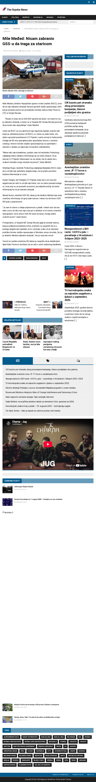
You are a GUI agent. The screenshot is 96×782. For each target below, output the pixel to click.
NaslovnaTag (32, 258)
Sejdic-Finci (39, 760)
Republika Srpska (75, 755)
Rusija (6, 760)
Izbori (72, 751)
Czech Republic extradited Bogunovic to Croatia (9, 346)
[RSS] (94, 2)
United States (9, 765)
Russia (15, 760)
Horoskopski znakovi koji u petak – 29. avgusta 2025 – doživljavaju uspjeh (38, 406)
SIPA (66, 760)
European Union (10, 751)
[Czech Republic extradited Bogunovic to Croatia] (12, 332)
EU (65, 746)
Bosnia (87, 737)
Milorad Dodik (10, 755)
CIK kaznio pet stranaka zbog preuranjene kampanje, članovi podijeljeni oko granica (42, 369)
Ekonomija (37, 17)
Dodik (58, 746)
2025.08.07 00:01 (21, 502)
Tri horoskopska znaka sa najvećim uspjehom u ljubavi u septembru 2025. (37, 383)
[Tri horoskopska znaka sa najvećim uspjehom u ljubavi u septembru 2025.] (79, 276)
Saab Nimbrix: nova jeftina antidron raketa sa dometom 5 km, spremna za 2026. (40, 401)
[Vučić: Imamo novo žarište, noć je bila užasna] (32, 332)
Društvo (26, 17)
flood (30, 751)
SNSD (74, 760)
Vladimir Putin (25, 765)
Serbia (50, 760)
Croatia (73, 741)
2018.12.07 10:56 (21, 707)
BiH (79, 737)
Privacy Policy (78, 774)
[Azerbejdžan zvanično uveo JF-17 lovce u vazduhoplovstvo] (79, 153)
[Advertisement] (32, 280)
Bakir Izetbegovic (30, 737)
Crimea (63, 741)
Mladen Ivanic (25, 755)
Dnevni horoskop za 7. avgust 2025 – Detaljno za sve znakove (38, 499)
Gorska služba (15, 258)
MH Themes (67, 779)
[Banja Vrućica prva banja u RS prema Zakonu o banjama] (7, 707)
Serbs (58, 760)
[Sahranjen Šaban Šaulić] (7, 489)
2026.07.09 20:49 (73, 177)
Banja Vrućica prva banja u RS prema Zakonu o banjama (36, 704)
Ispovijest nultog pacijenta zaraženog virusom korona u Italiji (52, 346)
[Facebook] (89, 2)
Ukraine (82, 760)
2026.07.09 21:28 (73, 116)
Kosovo (82, 751)
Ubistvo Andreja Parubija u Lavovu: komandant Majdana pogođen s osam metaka (41, 388)
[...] (85, 136)
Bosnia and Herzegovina (35, 741)
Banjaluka (45, 737)
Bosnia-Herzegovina (12, 741)
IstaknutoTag (60, 751)
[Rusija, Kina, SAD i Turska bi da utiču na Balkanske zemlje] (7, 719)
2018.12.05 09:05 (12, 51)
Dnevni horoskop (45, 746)
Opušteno (61, 17)
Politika (15, 17)
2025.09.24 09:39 (73, 242)
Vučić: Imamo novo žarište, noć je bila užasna (31, 344)
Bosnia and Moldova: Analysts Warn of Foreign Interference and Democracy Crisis (41, 392)
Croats (83, 741)
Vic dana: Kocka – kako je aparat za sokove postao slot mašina (33, 411)
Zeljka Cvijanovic (42, 765)
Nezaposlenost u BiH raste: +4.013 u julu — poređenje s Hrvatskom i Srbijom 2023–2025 (44, 379)
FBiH (22, 751)
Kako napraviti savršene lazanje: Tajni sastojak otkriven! (30, 397)
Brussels (53, 741)
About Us (90, 774)
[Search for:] (81, 22)
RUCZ (44, 258)
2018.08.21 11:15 (21, 720)
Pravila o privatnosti (60, 774)
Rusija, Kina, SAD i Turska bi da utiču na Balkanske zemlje (37, 717)
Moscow (38, 755)
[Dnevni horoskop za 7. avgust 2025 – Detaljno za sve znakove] (7, 502)
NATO (62, 755)
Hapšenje (40, 751)
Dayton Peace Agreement (24, 746)
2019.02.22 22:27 (21, 489)
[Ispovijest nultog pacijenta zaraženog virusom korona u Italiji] (52, 332)
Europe (73, 746)
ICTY (49, 751)
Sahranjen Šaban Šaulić (23, 487)
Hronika (49, 17)
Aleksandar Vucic (11, 737)
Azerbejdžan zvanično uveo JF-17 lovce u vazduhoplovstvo (77, 170)
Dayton (7, 746)
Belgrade (71, 737)
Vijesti (5, 17)
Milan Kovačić (26, 51)
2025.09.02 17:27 (73, 303)
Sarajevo (26, 760)
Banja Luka (59, 737)
